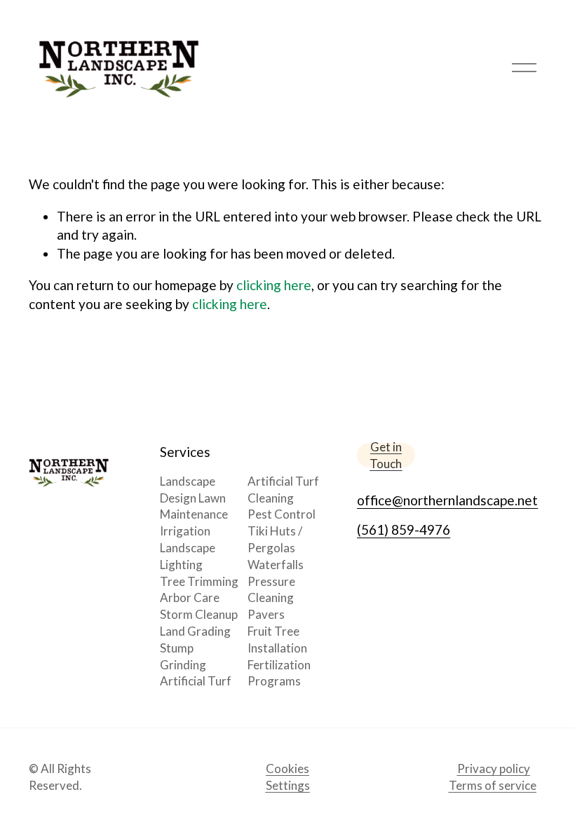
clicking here (273, 285)
